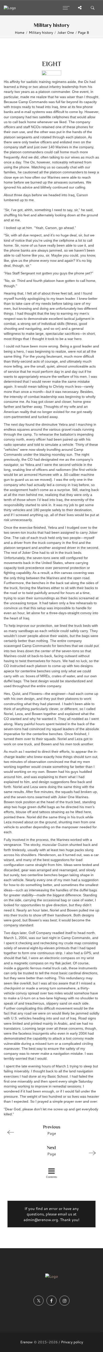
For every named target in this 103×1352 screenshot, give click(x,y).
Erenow (26, 1342)
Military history (41, 32)
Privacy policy (72, 1342)
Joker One (65, 32)
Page (51, 1130)
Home (19, 32)
